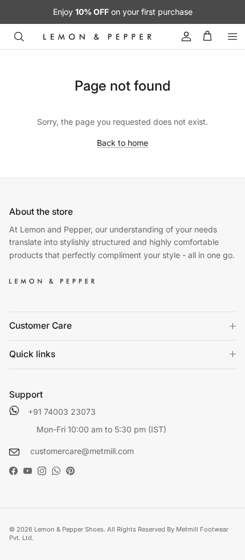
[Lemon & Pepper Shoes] (97, 36)
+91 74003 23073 (62, 411)
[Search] (18, 36)
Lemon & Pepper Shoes (69, 529)
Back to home (122, 143)
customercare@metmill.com (81, 451)
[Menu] (232, 36)
